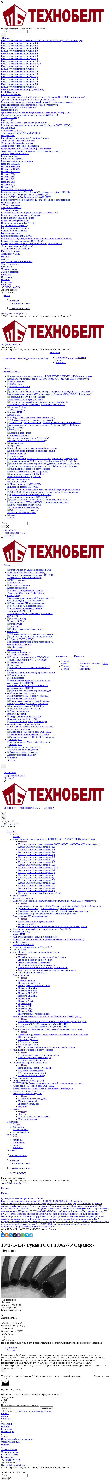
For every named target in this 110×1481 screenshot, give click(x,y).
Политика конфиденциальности (17, 1439)
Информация (7, 1431)
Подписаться (46, 1408)
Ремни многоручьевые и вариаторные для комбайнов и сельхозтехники (53, 1034)
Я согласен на (28, 1411)
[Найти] (3, 35)
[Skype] (27, 1235)
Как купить (18, 1127)
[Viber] (19, 1235)
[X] (15, 1235)
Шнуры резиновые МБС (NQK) (40, 1221)
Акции (4, 1416)
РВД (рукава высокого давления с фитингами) (60, 1208)
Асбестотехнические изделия (32, 1098)
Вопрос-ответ (7, 1457)
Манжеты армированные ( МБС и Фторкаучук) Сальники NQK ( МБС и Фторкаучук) (60, 906)
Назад (18, 834)
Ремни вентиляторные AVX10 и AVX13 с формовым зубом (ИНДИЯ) (52, 1021)
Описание (12, 1347)
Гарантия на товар (10, 1454)
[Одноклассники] (7, 1235)
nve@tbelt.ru (21, 313)
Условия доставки (10, 1452)
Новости (5, 1426)
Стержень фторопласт (71, 1211)
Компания (17, 1140)
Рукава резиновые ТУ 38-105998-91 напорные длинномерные (48, 1224)
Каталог (16, 836)
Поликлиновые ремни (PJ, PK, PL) (35, 1068)
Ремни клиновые (26, 980)
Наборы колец (22, 1214)
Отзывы (11, 1350)
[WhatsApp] (23, 1235)
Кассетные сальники (21, 1203)
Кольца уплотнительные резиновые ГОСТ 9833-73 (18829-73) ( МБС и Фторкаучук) (59, 844)
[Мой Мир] (11, 1235)
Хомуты (22, 1114)
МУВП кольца (54, 1211)
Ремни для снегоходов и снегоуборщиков (38, 1055)
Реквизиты (6, 1429)
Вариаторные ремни (14, 1221)
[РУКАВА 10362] (33, 1297)
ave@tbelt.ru (9, 313)
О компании (7, 1424)
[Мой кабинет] (2, 769)
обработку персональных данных (35, 1411)
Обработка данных (10, 1442)
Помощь (5, 1444)
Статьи (4, 1436)
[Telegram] (31, 1235)
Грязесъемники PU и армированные (36, 921)
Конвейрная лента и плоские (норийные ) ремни (42, 957)
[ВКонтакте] (3, 1235)
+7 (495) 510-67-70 (11, 287)
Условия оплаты (9, 1449)
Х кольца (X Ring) (15, 1208)
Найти (4, 1478)
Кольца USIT (30, 1208)
